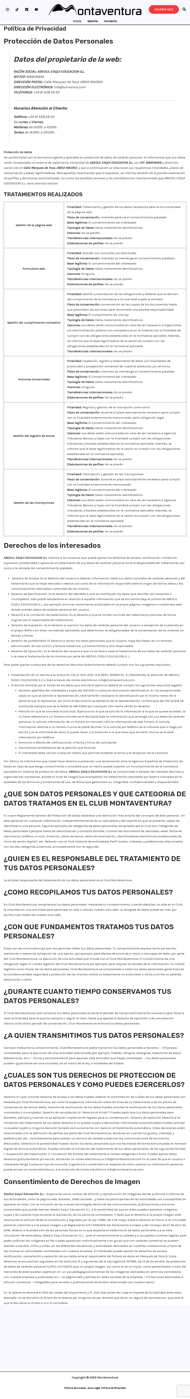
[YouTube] (36, 9)
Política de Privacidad (113, 1388)
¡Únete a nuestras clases (94, 1317)
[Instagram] (7, 9)
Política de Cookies (75, 1388)
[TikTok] (17, 9)
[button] (184, 10)
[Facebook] (26, 9)
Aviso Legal (94, 1388)
